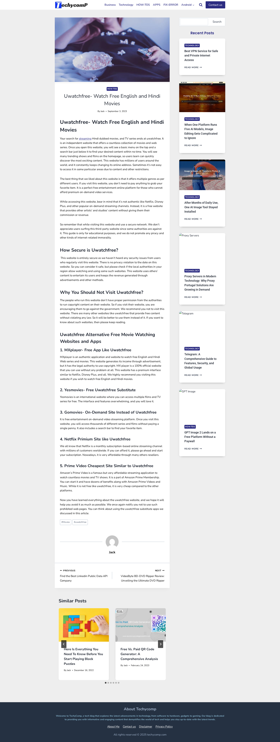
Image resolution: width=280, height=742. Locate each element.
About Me (113, 726)
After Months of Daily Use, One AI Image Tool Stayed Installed (201, 207)
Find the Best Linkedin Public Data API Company (83, 575)
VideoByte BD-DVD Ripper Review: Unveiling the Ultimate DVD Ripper (142, 575)
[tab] (105, 683)
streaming (85, 138)
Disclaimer (145, 726)
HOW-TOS (143, 5)
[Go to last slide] (63, 644)
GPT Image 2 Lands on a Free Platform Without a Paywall (200, 437)
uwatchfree (80, 522)
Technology (126, 5)
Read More (193, 67)
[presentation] (84, 625)
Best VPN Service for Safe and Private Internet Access (201, 55)
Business (110, 5)
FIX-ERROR (170, 5)
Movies (65, 522)
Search (217, 22)
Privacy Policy (164, 726)
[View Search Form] (201, 5)
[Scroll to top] (269, 735)
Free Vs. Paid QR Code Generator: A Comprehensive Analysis (139, 654)
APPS (156, 5)
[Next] (160, 644)
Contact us (215, 5)
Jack (103, 111)
